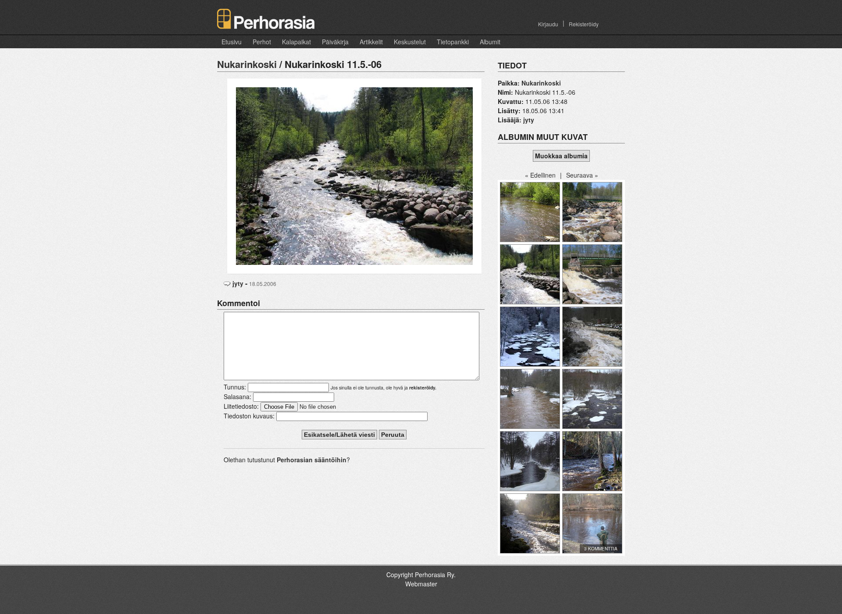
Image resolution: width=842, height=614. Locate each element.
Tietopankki (453, 41)
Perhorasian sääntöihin (311, 459)
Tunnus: (235, 386)
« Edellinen (540, 175)
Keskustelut (410, 41)
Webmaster (421, 583)
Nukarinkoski (247, 64)
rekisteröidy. (422, 387)
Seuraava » (582, 175)
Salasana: (237, 396)
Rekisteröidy (584, 24)
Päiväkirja (335, 41)
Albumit (490, 41)
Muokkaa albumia (561, 155)
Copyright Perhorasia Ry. (421, 574)
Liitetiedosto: (241, 406)
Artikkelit (371, 41)
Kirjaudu (548, 24)
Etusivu (231, 41)
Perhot (262, 41)
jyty (237, 283)
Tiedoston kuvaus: (249, 415)
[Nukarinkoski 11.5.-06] (354, 175)
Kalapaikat (296, 41)
